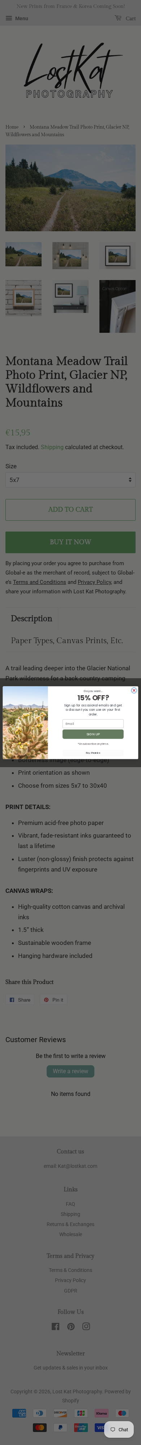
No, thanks (93, 753)
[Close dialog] (134, 690)
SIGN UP (93, 733)
